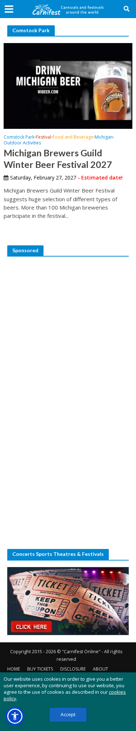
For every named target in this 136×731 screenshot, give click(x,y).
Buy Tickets (40, 669)
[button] (14, 716)
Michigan (104, 137)
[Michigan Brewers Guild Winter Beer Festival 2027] (68, 85)
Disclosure (73, 669)
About (100, 669)
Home (13, 669)
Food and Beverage (73, 137)
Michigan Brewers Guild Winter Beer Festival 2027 (58, 158)
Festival (43, 137)
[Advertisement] (68, 331)
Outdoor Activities (22, 143)
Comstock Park (19, 137)
